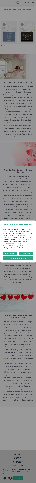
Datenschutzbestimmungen (11, 246)
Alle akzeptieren (10, 253)
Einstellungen (26, 253)
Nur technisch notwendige (18, 258)
